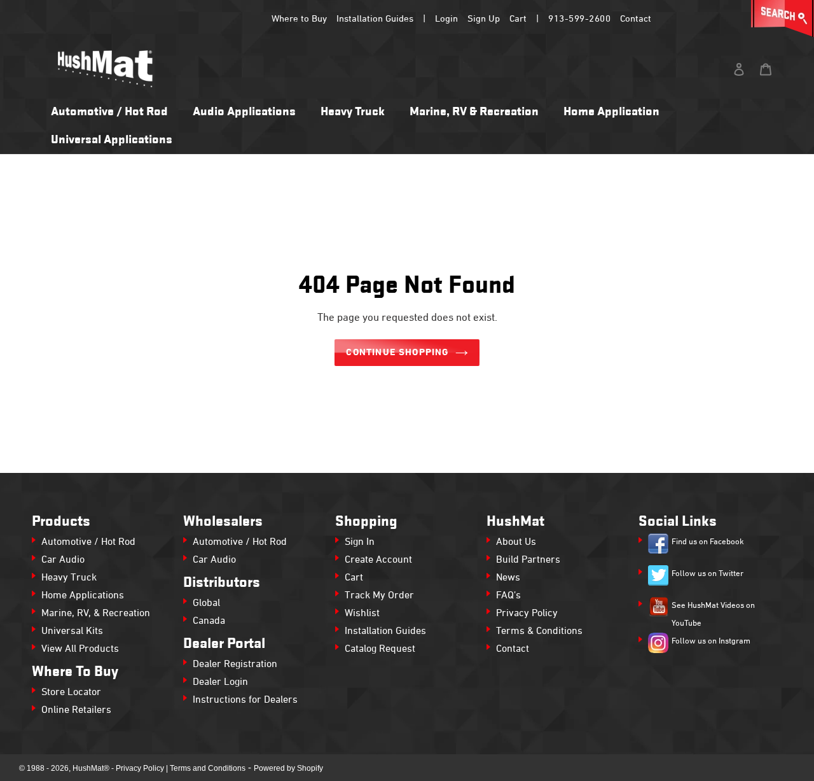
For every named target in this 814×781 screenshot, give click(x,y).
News (508, 578)
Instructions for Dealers (245, 700)
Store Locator (71, 692)
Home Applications (82, 595)
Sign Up (483, 19)
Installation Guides (374, 19)
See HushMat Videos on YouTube (713, 615)
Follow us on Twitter (707, 574)
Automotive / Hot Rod (88, 542)
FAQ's (508, 595)
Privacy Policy (527, 613)
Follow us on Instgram (711, 642)
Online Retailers (76, 710)
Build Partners (528, 560)
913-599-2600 (579, 19)
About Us (516, 542)
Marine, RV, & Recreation (95, 613)
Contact (635, 19)
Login (446, 19)
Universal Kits (72, 631)
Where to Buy (299, 19)
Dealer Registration (235, 664)
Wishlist (362, 613)
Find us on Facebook (708, 542)
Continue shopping (397, 352)
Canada (209, 621)
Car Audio (63, 560)
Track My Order (379, 595)
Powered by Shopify (288, 768)
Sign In (360, 542)
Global (206, 603)
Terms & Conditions (539, 631)
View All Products (80, 649)
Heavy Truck (69, 578)
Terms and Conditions (207, 768)
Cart (518, 19)
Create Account (378, 560)
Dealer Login (220, 682)
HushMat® (90, 768)
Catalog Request (380, 649)
